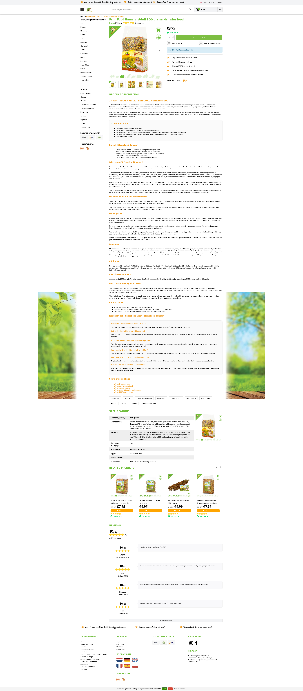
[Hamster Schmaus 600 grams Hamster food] (122, 485)
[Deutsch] (127, 661)
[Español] (127, 667)
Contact (83, 642)
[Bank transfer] (84, 137)
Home (82, 16)
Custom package (86, 657)
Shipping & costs (86, 644)
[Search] (190, 9)
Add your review (115, 538)
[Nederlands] (119, 661)
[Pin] (91, 137)
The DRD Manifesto (87, 667)
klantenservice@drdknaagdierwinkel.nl (202, 660)
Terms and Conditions (88, 662)
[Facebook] (196, 643)
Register (119, 642)
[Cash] (99, 137)
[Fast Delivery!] (82, 148)
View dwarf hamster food (123, 386)
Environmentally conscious (90, 659)
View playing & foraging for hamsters (127, 390)
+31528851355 (194, 662)
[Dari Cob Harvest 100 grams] (179, 485)
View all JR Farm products (123, 392)
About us (83, 652)
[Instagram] (191, 643)
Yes (164, 689)
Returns (83, 647)
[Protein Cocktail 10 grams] (150, 485)
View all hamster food (122, 384)
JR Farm (118, 23)
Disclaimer (84, 664)
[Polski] (135, 667)
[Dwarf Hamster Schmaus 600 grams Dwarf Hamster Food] (208, 485)
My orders (120, 644)
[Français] (119, 667)
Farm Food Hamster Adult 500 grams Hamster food (105, 16)
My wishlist (120, 649)
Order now (123, 511)
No (170, 689)
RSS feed (83, 669)
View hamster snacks (122, 388)
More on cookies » (180, 689)
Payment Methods (87, 649)
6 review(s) (139, 23)
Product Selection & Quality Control (93, 654)
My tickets (120, 647)
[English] (201, 2)
